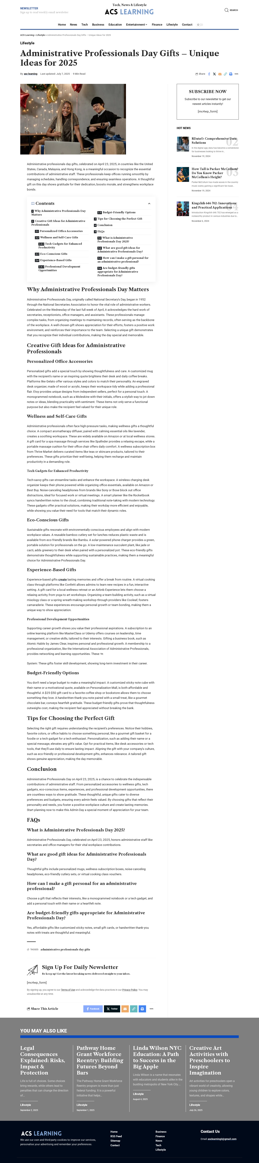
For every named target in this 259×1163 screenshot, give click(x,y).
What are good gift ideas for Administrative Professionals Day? (120, 249)
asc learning (30, 73)
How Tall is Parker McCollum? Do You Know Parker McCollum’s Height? (215, 173)
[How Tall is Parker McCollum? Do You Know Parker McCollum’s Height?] (183, 174)
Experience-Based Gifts (56, 260)
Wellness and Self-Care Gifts (59, 237)
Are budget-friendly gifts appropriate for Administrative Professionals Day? (117, 271)
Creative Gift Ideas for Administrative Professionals (58, 222)
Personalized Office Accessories (61, 231)
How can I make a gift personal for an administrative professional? (123, 259)
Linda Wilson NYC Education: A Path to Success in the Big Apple (157, 1057)
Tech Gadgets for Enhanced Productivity (60, 245)
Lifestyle (27, 43)
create (62, 579)
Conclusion (104, 225)
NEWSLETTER (29, 8)
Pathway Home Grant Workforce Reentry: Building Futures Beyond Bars (100, 1060)
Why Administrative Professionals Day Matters (58, 212)
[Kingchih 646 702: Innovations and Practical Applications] (183, 208)
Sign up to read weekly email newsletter (44, 12)
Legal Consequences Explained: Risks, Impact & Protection (42, 1060)
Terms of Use (68, 989)
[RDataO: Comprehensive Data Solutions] (183, 144)
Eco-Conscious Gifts (53, 253)
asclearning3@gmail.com (222, 1139)
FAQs (100, 231)
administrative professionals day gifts (65, 949)
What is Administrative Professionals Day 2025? (115, 239)
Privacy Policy (129, 989)
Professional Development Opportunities (59, 268)
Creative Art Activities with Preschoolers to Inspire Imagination (209, 1060)
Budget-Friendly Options (119, 212)
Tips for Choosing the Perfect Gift (119, 218)
